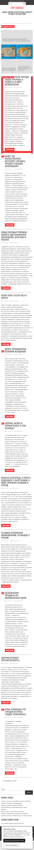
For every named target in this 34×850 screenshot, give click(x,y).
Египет (8, 77)
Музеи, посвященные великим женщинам (15, 350)
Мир (12, 77)
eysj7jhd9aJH (18, 87)
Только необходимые (11, 845)
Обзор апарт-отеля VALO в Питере (14, 296)
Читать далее (9, 149)
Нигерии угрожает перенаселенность (10, 659)
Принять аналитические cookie (14, 840)
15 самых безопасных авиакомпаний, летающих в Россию (15, 535)
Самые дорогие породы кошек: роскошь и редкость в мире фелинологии (17, 80)
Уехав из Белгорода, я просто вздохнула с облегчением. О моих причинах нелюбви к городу (16, 481)
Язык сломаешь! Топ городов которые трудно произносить (15, 712)
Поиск (3, 789)
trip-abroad (17, 8)
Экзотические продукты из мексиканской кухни (15, 595)
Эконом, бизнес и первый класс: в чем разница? (15, 425)
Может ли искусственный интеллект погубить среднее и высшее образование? (15, 161)
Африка (4, 77)
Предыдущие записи (9, 781)
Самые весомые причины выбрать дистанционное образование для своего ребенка (14, 235)
